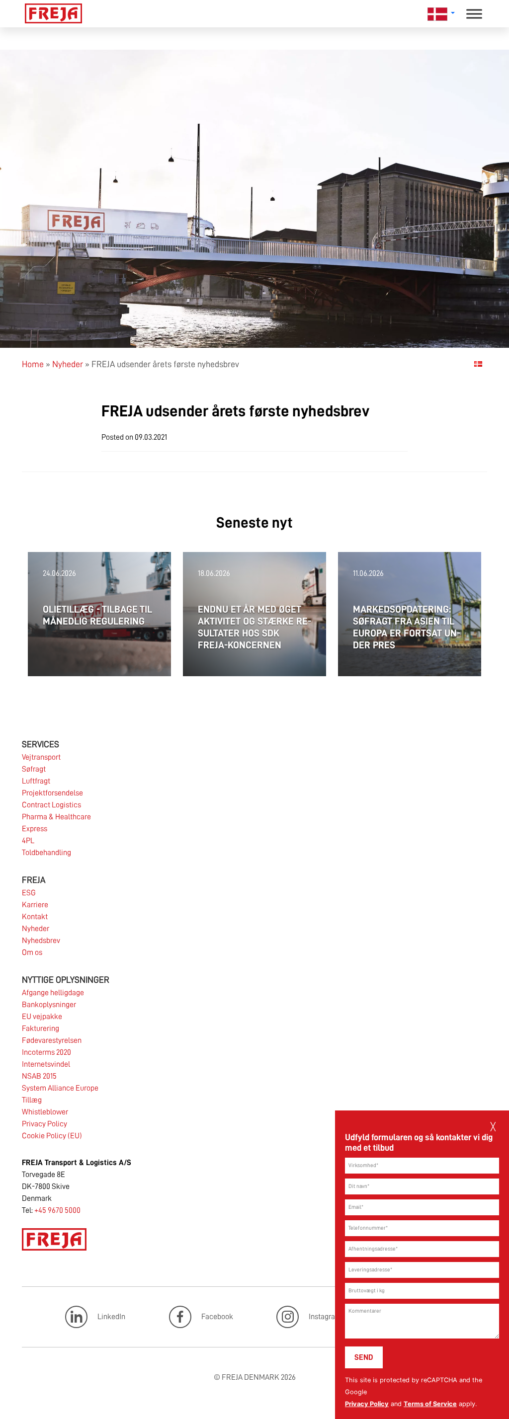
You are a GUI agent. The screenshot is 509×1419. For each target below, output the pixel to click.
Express (34, 829)
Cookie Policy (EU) (52, 1136)
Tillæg (32, 1100)
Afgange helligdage (53, 993)
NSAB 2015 (39, 1076)
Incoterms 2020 (46, 1052)
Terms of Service (430, 1404)
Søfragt (34, 769)
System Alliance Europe (60, 1088)
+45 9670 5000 (57, 1210)
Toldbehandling (46, 853)
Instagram (325, 1317)
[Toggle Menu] (474, 13)
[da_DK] (478, 364)
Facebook (217, 1317)
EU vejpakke (42, 1017)
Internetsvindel (46, 1064)
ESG (29, 893)
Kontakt (35, 917)
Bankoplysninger (49, 1005)
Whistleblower (45, 1112)
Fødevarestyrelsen (52, 1040)
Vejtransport (41, 757)
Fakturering (40, 1028)
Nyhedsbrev (41, 941)
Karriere (35, 905)
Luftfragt (36, 781)
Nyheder (67, 364)
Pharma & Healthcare (56, 817)
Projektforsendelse (52, 793)
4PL (28, 841)
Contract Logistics (51, 805)
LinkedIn (111, 1317)
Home (33, 364)
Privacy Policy (367, 1404)
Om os (32, 952)
